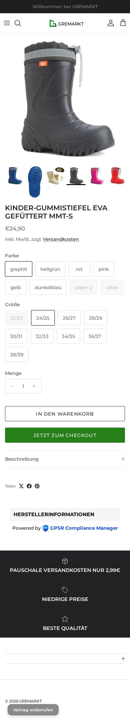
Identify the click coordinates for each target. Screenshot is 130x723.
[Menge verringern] (10, 386)
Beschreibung (21, 459)
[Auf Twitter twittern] (21, 486)
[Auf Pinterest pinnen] (37, 486)
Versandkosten (61, 239)
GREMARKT (30, 701)
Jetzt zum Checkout (65, 435)
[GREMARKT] (65, 23)
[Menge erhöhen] (35, 386)
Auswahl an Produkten (88, 9)
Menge (13, 373)
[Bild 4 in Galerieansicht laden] (65, 98)
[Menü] (7, 23)
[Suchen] (21, 23)
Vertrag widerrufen (33, 709)
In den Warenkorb (65, 414)
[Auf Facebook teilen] (29, 486)
